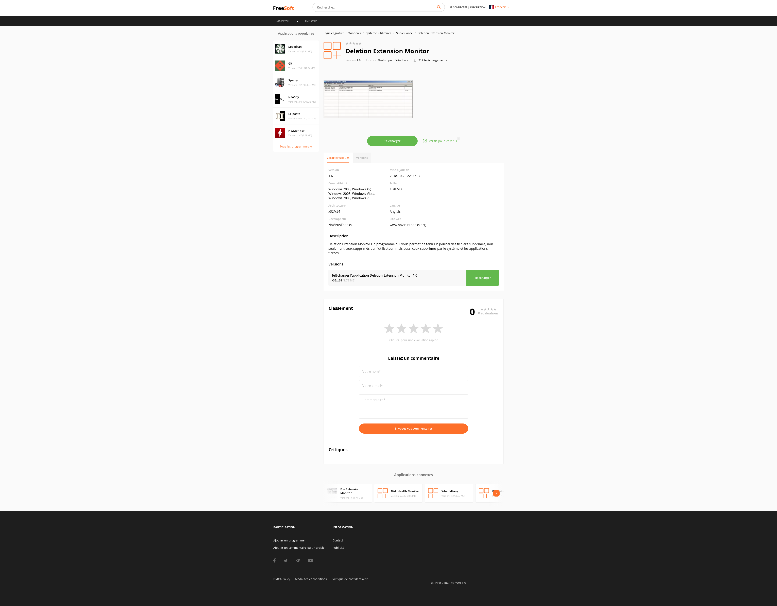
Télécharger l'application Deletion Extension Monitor (374, 275)
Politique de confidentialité (350, 579)
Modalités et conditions (311, 579)
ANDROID (311, 21)
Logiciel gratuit (334, 33)
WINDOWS (282, 21)
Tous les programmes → (296, 146)
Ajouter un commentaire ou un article (299, 548)
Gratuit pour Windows (393, 60)
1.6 (353, 60)
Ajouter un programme (289, 540)
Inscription (477, 7)
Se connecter (458, 7)
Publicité (338, 548)
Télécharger (392, 141)
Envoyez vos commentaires (414, 428)
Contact (338, 540)
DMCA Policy (281, 579)
